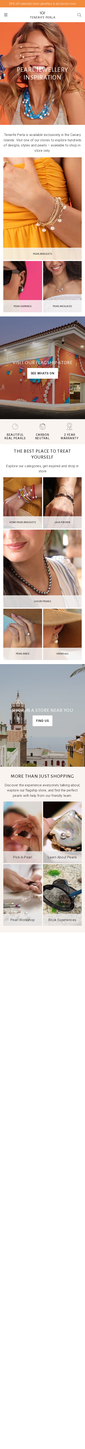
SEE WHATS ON (42, 373)
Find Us (42, 721)
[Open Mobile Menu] (5, 14)
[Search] (79, 14)
